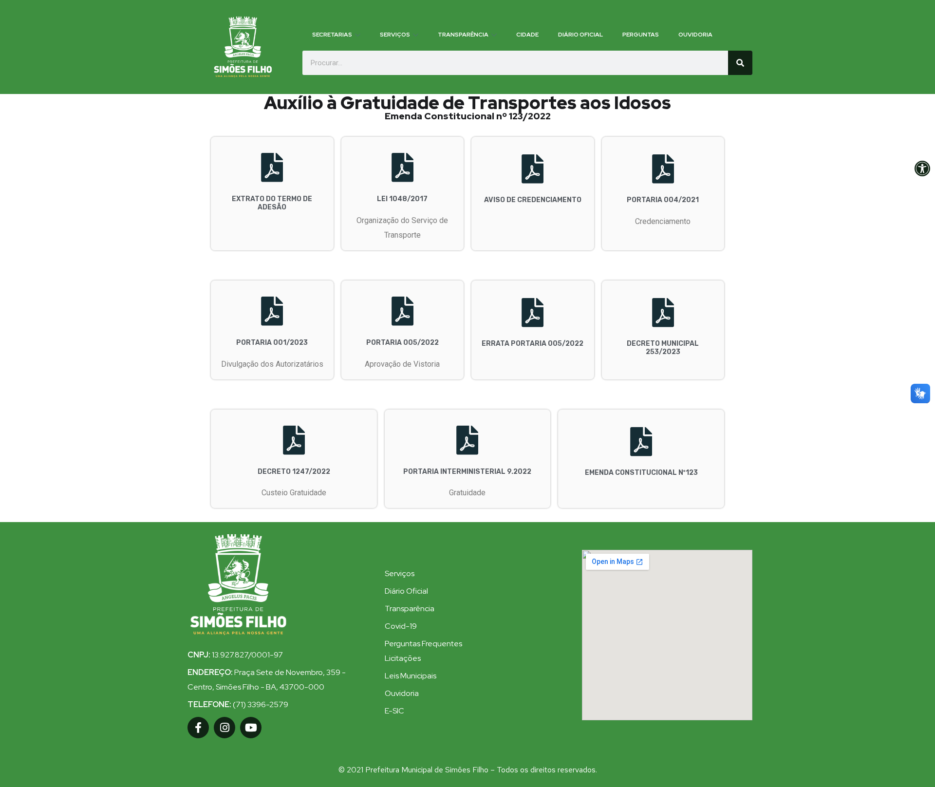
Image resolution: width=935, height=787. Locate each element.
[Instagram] (224, 727)
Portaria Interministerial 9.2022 (467, 472)
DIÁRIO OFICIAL (580, 34)
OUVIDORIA (695, 34)
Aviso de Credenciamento (532, 200)
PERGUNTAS (640, 34)
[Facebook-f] (198, 727)
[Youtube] (251, 727)
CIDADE (527, 34)
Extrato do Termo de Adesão (272, 203)
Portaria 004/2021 (663, 200)
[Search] (740, 63)
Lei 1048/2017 (402, 199)
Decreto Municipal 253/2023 (663, 347)
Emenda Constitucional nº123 (641, 472)
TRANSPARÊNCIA (463, 34)
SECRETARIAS (332, 34)
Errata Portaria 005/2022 (532, 343)
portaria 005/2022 (402, 342)
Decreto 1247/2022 (294, 472)
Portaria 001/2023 (272, 342)
